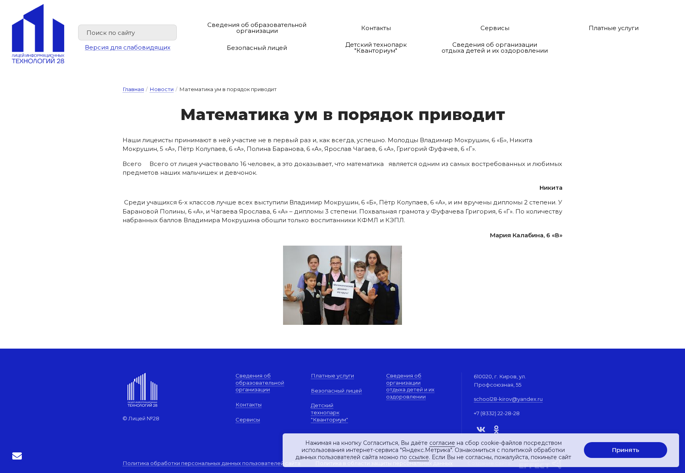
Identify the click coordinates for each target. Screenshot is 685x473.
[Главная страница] (38, 33)
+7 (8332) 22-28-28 (497, 413)
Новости (161, 89)
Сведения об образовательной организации (256, 27)
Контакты (376, 28)
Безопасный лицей (257, 47)
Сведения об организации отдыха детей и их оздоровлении (495, 47)
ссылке (419, 457)
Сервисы (494, 28)
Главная (133, 89)
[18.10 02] (342, 285)
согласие (442, 442)
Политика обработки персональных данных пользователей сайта (211, 463)
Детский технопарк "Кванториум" (376, 47)
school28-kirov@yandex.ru (508, 399)
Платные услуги (614, 28)
